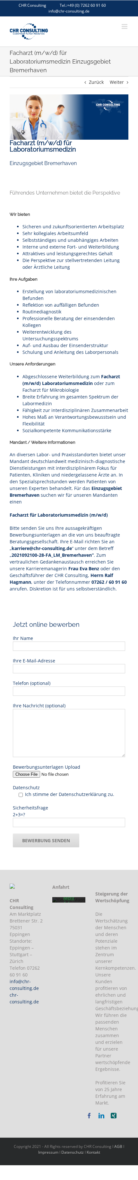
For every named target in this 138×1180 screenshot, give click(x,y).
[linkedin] (101, 1115)
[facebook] (89, 1115)
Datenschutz (72, 1152)
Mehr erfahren (68, 900)
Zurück (96, 82)
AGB (118, 1146)
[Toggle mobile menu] (125, 26)
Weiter (117, 82)
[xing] (113, 1115)
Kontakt (93, 1152)
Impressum (48, 1152)
